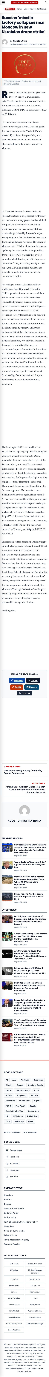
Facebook (18, 680)
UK (7, 1116)
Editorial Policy (11, 1213)
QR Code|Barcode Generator (35, 1271)
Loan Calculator (14, 1317)
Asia (14, 1080)
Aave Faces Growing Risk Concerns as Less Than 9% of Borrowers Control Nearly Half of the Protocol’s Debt (30, 937)
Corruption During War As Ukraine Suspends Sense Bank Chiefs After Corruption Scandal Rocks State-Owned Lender (30, 849)
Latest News (29, 9)
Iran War (34, 1095)
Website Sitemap (12, 1132)
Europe (9, 1095)
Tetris (35, 1298)
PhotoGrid (14, 1279)
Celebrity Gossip (35, 1085)
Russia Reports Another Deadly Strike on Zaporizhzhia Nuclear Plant (28, 896)
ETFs (36, 1090)
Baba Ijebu (38, 1080)
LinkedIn (33, 687)
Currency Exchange (35, 1323)
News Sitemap (30, 1132)
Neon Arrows (35, 1292)
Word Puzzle (35, 1279)
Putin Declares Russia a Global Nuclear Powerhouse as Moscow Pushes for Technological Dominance (29, 987)
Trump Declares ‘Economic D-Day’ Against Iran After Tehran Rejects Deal (30, 864)
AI (7, 1080)
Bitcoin (9, 1085)
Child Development (14, 1323)
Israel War (10, 1101)
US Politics (32, 1116)
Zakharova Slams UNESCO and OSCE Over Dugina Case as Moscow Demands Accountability (30, 970)
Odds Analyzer (14, 1330)
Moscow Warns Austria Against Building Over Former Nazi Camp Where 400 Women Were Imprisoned (29, 880)
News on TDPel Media (14, 1231)
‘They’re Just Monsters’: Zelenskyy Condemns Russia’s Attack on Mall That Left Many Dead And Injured (30, 1022)
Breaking (10, 9)
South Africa (33, 1111)
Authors (8, 1199)
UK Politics (18, 1116)
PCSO (8, 1106)
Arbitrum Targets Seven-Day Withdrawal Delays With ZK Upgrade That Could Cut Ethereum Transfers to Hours (30, 955)
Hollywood (21, 1095)
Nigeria (37, 1101)
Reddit (18, 687)
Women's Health (35, 1311)
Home (19, 9)
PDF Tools (14, 1264)
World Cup (19, 1121)
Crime (8, 1090)
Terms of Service (12, 1244)
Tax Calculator (35, 1317)
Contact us (41, 9)
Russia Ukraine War (14, 1111)
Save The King (14, 1298)
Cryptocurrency (23, 1090)
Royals (33, 1106)
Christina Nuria (20, 41)
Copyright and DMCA (14, 1208)
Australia (25, 1080)
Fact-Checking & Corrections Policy (21, 1222)
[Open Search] (46, 2)
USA (8, 1121)
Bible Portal (35, 1305)
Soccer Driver (14, 1305)
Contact (7, 1204)
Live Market (14, 1311)
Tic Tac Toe (35, 1286)
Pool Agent (20, 1106)
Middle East (24, 1101)
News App (9, 1226)
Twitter (34, 680)
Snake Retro (14, 1286)
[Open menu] (3, 2)
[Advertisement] (24, 164)
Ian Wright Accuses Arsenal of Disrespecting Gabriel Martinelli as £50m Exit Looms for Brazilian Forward (30, 920)
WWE (30, 1121)
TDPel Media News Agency (24, 2)
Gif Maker (14, 1270)
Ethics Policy (10, 1217)
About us (8, 1195)
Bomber (14, 1292)
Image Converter (35, 1264)
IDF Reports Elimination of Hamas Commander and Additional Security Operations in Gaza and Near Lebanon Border (29, 1038)
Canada (20, 1085)
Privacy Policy (10, 1235)
